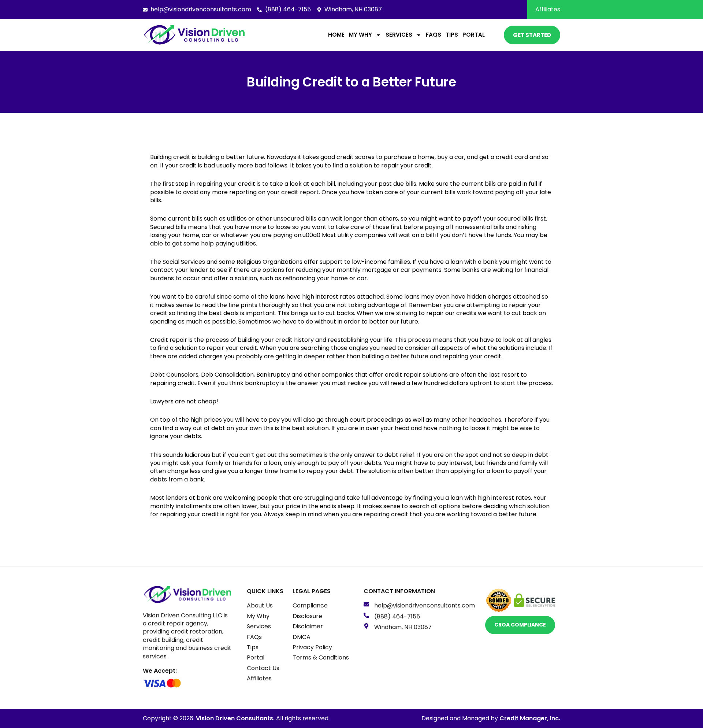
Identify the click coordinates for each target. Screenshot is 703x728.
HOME (336, 34)
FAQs (433, 34)
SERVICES (399, 34)
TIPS (452, 34)
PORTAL (473, 34)
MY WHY (360, 34)
